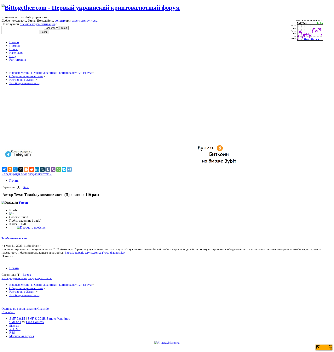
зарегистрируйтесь (84, 20)
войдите (60, 20)
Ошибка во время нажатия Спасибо (25, 308)
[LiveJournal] (42, 169)
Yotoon (23, 202)
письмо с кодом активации (37, 24)
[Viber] (53, 169)
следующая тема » (40, 174)
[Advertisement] (117, 115)
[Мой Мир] (15, 169)
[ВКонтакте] (4, 169)
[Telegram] (69, 169)
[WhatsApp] (58, 169)
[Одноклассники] (10, 169)
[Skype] (64, 169)
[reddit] (31, 169)
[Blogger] (26, 169)
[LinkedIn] (37, 169)
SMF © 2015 (36, 318)
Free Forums (35, 322)
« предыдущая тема (14, 174)
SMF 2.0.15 (17, 318)
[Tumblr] (47, 169)
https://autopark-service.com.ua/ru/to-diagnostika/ (95, 252)
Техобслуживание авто (14, 238)
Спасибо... (8, 312)
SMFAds (15, 322)
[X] (20, 169)
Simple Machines (58, 318)
